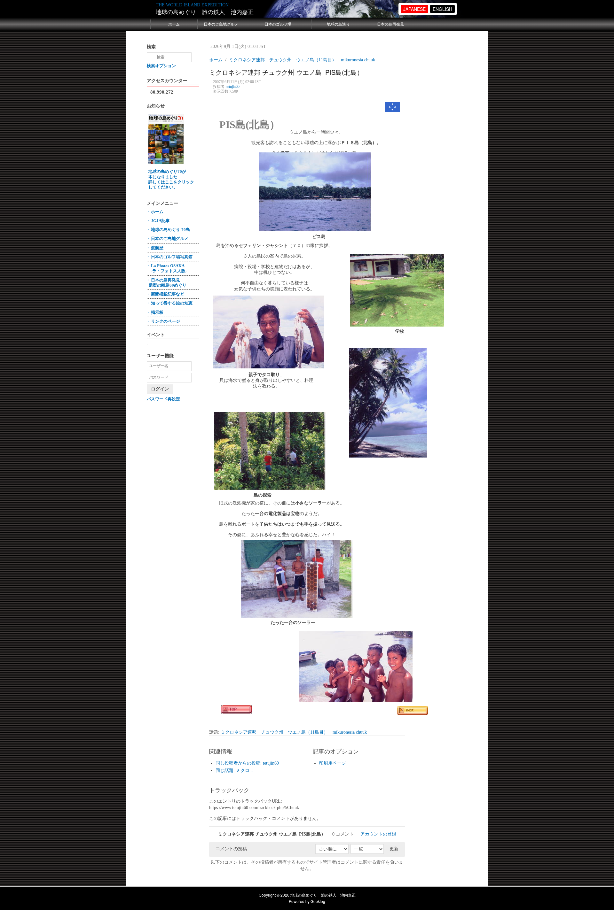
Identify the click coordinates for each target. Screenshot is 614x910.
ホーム (174, 24)
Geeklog (318, 901)
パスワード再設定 (163, 399)
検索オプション (161, 65)
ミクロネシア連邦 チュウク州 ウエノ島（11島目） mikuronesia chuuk (294, 732)
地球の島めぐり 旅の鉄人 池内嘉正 (205, 12)
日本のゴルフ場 (277, 24)
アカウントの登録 (378, 834)
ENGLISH (442, 9)
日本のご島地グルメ (221, 24)
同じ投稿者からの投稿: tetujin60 (247, 763)
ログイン (160, 389)
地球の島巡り (338, 24)
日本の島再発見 (390, 24)
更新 (394, 848)
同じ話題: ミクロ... (234, 770)
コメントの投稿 (231, 848)
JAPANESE (414, 9)
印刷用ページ (332, 763)
